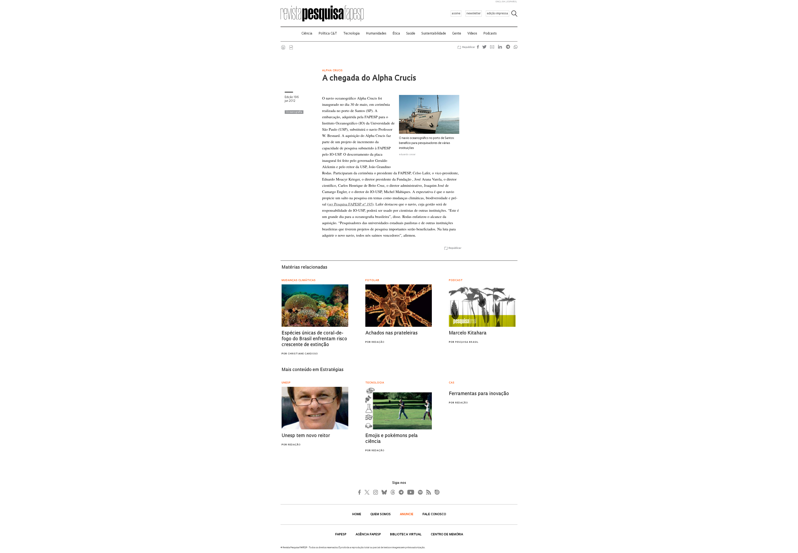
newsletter (474, 13)
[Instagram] (375, 492)
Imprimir (283, 47)
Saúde (410, 33)
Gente (456, 33)
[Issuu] (436, 492)
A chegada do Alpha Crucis (369, 78)
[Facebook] (360, 492)
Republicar (468, 47)
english (500, 2)
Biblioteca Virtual (406, 534)
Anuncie (407, 514)
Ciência (307, 33)
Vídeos (472, 33)
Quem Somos (381, 514)
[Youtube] (410, 492)
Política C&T (328, 33)
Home (357, 514)
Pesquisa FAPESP (350, 204)
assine (456, 13)
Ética (396, 33)
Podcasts (490, 33)
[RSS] (427, 492)
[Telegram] (401, 492)
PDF (291, 47)
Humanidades (376, 33)
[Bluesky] (384, 492)
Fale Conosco (434, 514)
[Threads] (392, 492)
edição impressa (497, 13)
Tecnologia (351, 33)
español (512, 2)
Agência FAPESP (369, 534)
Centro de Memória (447, 534)
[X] (367, 492)
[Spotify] (420, 492)
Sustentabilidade (433, 33)
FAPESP (341, 534)
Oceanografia (294, 112)
